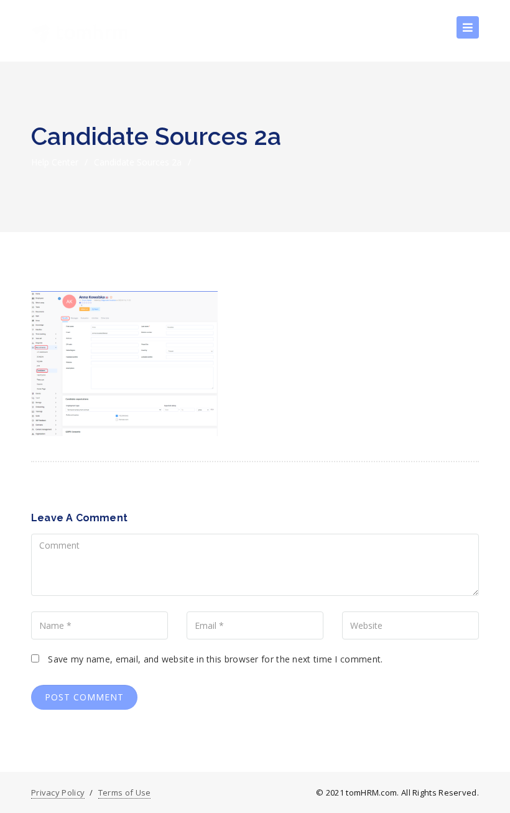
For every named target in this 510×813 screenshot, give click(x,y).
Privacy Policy (58, 792)
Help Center (54, 162)
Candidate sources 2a (138, 162)
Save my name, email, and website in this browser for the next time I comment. (215, 659)
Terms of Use (124, 792)
